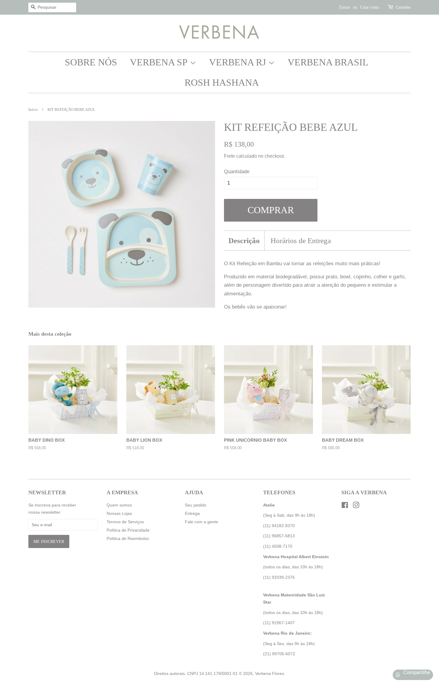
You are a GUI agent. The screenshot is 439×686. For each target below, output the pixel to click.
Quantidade (236, 171)
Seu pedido (195, 505)
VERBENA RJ (238, 62)
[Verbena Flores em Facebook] (344, 506)
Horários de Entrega (301, 241)
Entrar (344, 7)
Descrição (244, 241)
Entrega (192, 513)
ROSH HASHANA (222, 82)
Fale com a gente (201, 521)
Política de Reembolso (128, 538)
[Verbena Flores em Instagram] (356, 506)
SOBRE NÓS (91, 62)
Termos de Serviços (125, 521)
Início (33, 110)
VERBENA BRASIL (328, 62)
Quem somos (119, 505)
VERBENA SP (160, 62)
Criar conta (369, 7)
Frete (229, 156)
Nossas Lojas (119, 513)
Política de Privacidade (128, 530)
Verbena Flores (269, 673)
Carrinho (403, 7)
